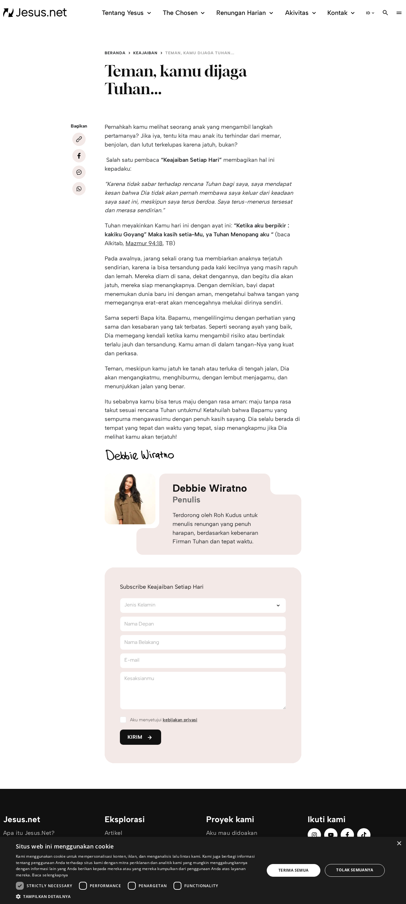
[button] (136, 896)
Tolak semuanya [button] (354, 870)
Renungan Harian (241, 12)
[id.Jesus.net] (35, 12)
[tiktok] (363, 835)
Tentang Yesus (123, 12)
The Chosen (180, 12)
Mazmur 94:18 (144, 243)
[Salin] (79, 139)
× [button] (398, 843)
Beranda (115, 53)
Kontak (337, 12)
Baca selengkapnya (50, 875)
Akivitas (297, 12)
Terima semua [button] (293, 870)
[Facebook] (79, 155)
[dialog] (203, 870)
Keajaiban (145, 53)
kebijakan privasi (180, 720)
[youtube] (330, 835)
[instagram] (314, 835)
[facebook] (347, 835)
